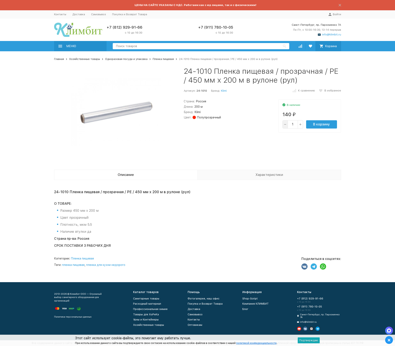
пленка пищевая (73, 265)
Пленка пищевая (163, 59)
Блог (245, 309)
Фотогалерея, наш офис (204, 298)
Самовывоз (98, 14)
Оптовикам (195, 324)
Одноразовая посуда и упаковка (126, 59)
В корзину (321, 124)
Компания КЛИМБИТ (255, 303)
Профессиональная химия (150, 309)
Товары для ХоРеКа (146, 314)
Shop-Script (250, 298)
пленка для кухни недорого (105, 265)
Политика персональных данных (73, 317)
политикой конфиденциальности (256, 343)
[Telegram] (314, 266)
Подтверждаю (308, 340)
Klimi (224, 90)
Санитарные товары (146, 298)
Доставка (78, 14)
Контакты (60, 14)
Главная (59, 59)
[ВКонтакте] (304, 266)
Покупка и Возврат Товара (129, 14)
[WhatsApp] (323, 266)
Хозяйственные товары (84, 59)
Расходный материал (147, 303)
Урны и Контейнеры (146, 319)
